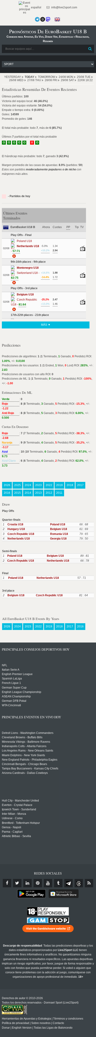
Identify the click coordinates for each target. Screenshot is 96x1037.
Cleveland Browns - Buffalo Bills (22, 737)
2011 (59, 492)
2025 (17, 485)
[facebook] (7, 883)
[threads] (79, 883)
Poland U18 (57, 524)
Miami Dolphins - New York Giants (23, 755)
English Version (22, 1027)
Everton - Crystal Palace (17, 805)
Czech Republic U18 (20, 534)
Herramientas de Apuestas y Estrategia (26, 1018)
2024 (28, 485)
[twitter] (17, 883)
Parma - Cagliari (12, 831)
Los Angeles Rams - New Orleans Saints (27, 750)
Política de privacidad (15, 1023)
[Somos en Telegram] (37, 19)
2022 (49, 485)
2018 (70, 485)
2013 (38, 492)
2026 (7, 485)
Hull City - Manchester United (20, 800)
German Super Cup (14, 687)
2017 (80, 485)
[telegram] (68, 883)
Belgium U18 (58, 529)
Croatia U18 (15, 524)
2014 (28, 492)
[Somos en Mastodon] (48, 19)
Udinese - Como (12, 818)
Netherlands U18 (18, 538)
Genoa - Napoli (11, 827)
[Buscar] (90, 49)
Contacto (58, 1023)
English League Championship (21, 692)
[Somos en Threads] (42, 19)
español (35, 7)
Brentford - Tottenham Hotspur (21, 823)
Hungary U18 (16, 529)
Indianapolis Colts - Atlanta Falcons (24, 746)
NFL (4, 665)
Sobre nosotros (41, 1023)
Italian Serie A (10, 669)
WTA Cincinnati (11, 705)
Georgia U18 (58, 538)
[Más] (13, 255)
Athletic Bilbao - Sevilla (16, 836)
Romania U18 (59, 534)
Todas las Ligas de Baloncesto (53, 1027)
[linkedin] (27, 883)
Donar (6, 1027)
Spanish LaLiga (12, 678)
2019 (59, 485)
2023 (38, 485)
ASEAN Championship (16, 696)
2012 (49, 492)
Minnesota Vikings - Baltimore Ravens (26, 741)
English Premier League (17, 674)
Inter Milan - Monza (14, 813)
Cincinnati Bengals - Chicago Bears (24, 764)
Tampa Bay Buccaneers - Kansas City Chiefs (30, 768)
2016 (7, 492)
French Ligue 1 (11, 683)
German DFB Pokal (14, 700)
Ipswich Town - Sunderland (19, 809)
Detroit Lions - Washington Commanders (27, 733)
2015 (17, 492)
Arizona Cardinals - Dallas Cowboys (25, 773)
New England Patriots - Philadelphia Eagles (29, 759)
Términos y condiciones (68, 1018)
